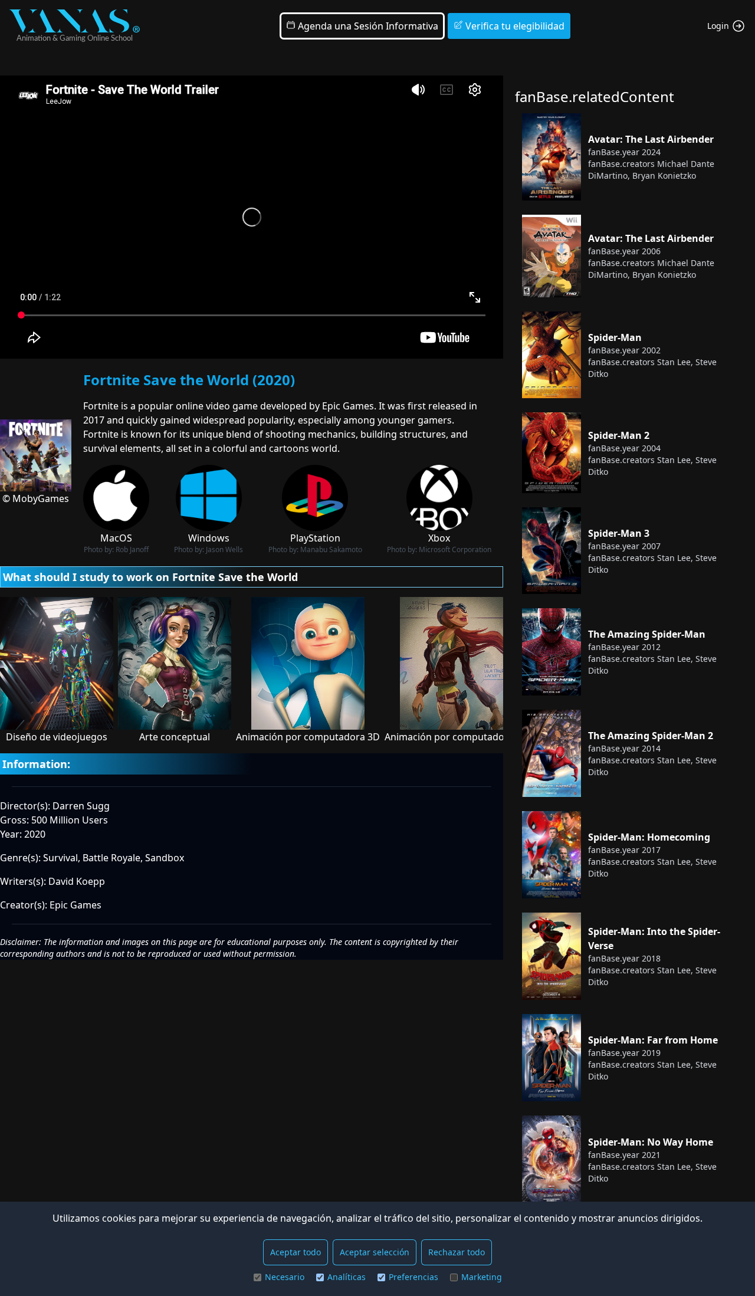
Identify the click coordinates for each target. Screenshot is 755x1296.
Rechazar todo (456, 1252)
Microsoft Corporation (455, 549)
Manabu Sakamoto (331, 549)
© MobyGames (35, 498)
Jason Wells (224, 549)
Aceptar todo (295, 1252)
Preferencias (413, 1276)
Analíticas (346, 1276)
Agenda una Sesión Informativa (367, 25)
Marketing (481, 1276)
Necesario (284, 1276)
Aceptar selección (374, 1252)
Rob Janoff (132, 549)
